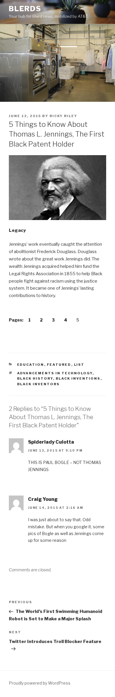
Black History (35, 378)
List (79, 365)
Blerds (25, 8)
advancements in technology (55, 373)
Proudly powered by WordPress (39, 682)
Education (30, 365)
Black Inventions (78, 378)
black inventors (38, 384)
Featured (59, 365)
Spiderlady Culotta (51, 442)
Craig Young (43, 499)
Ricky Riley (63, 116)
